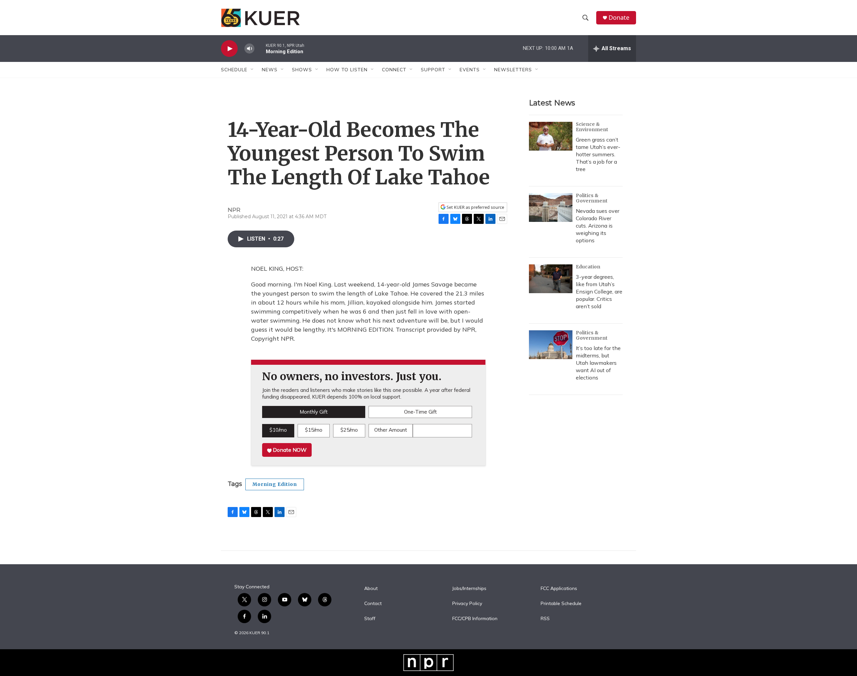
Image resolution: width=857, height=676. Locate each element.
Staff (369, 618)
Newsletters (513, 70)
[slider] (260, 48)
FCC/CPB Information (474, 618)
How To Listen (347, 70)
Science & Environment (592, 127)
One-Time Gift (420, 412)
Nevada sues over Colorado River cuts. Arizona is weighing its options (597, 225)
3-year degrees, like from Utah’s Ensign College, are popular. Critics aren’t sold (599, 291)
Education (588, 267)
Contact (373, 603)
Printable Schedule (561, 603)
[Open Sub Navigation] (252, 69)
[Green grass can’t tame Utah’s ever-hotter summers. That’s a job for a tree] (550, 136)
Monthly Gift (314, 412)
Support (433, 70)
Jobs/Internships (469, 588)
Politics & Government (592, 198)
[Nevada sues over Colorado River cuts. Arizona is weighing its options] (550, 207)
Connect (394, 70)
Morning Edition (274, 484)
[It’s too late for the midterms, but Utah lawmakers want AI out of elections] (550, 344)
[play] (229, 49)
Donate (619, 17)
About (371, 588)
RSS (545, 618)
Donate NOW (289, 449)
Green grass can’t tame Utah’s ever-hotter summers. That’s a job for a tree (598, 154)
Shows (302, 70)
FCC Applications (559, 588)
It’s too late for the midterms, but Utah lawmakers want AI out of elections (598, 363)
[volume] (249, 48)
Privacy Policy (467, 603)
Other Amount (390, 430)
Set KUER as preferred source (475, 207)
